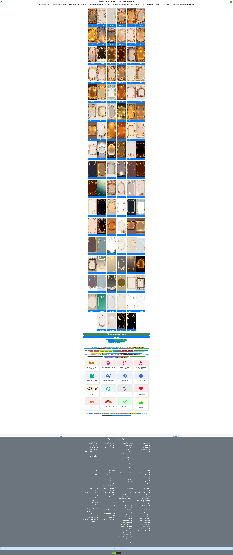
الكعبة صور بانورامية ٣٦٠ (127, 507)
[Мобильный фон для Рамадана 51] (111, 169)
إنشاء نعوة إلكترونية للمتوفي (126, 534)
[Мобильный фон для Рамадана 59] (131, 188)
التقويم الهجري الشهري (127, 520)
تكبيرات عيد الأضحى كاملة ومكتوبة (125, 536)
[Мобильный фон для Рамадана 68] (101, 226)
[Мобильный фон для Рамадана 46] (121, 149)
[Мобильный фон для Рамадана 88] (121, 283)
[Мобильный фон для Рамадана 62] (101, 207)
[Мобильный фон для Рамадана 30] (140, 92)
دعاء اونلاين (95, 474)
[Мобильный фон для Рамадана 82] (121, 264)
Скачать (92, 25)
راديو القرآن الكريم (128, 479)
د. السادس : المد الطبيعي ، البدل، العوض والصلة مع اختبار (91, 508)
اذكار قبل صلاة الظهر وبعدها (144, 476)
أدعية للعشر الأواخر (111, 483)
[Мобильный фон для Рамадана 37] (92, 130)
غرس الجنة (147, 516)
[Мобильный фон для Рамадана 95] (131, 302)
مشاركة (117, 337)
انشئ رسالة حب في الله (110, 517)
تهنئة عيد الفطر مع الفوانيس (109, 492)
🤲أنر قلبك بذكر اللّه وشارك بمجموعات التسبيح (92, 455)
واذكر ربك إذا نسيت (146, 496)
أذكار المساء (147, 479)
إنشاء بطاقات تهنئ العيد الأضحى (108, 519)
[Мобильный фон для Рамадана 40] (121, 130)
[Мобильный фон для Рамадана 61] (92, 207)
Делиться (111, 339)
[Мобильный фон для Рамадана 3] (111, 16)
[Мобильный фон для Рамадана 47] (131, 149)
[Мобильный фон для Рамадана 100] (131, 321)
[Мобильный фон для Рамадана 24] (140, 73)
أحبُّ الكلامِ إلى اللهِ (146, 505)
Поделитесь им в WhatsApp (117, 334)
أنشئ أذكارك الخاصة (145, 490)
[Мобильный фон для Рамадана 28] (121, 92)
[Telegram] (123, 439)
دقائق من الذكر (146, 503)
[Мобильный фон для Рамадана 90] (140, 283)
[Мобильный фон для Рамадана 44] (101, 149)
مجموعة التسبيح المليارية (93, 447)
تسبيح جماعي (95, 445)
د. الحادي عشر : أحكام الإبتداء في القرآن (91, 522)
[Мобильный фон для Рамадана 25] (92, 92)
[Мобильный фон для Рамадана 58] (121, 188)
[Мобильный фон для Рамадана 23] (131, 73)
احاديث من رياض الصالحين (109, 474)
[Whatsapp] (119, 439)
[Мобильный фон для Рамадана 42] (140, 130)
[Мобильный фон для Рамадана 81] (111, 264)
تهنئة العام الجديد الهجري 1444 (108, 513)
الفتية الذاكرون (147, 512)
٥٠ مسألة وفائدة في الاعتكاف (109, 485)
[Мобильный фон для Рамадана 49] (92, 169)
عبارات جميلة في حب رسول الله (125, 526)
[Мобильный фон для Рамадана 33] (111, 111)
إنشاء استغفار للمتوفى (127, 451)
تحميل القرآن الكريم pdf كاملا (126, 472)
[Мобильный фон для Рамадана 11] (131, 35)
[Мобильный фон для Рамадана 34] (121, 111)
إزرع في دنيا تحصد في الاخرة (144, 528)
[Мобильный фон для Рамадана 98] (111, 321)
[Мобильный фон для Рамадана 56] (101, 188)
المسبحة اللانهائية (146, 514)
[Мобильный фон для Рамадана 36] (140, 111)
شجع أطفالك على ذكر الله (127, 503)
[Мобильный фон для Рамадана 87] (111, 283)
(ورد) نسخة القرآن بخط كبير (126, 474)
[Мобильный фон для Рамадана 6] (140, 16)
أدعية (114, 515)
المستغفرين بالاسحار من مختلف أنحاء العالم (91, 452)
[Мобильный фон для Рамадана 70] (121, 226)
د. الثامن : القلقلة (94, 515)
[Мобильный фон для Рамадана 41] (131, 130)
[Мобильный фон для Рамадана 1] (92, 16)
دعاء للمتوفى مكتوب (128, 449)
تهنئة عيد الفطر (112, 496)
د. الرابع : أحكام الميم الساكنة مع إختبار (91, 503)
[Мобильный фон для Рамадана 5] (131, 16)
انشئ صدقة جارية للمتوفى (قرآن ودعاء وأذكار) (125, 466)
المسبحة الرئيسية (146, 445)
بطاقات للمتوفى (129, 457)
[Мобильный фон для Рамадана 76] (121, 245)
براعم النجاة (129, 512)
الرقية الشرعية (129, 530)
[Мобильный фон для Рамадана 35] (131, 111)
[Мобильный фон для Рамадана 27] (111, 92)
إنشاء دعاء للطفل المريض (109, 447)
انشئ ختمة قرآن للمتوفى (127, 461)
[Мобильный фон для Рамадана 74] (101, 245)
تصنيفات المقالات (111, 472)
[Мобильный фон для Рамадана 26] (101, 92)
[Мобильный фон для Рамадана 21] (111, 73)
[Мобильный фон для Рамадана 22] (121, 73)
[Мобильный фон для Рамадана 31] (92, 111)
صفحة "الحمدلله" (146, 526)
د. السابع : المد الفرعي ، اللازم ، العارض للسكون (91, 512)
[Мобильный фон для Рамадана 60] (140, 188)
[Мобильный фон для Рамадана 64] (121, 207)
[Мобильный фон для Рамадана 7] (92, 35)
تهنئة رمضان (112, 500)
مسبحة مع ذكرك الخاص (145, 518)
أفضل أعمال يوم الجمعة (110, 479)
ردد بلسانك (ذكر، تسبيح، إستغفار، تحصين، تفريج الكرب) (143, 501)
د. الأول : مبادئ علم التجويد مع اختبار (91, 492)
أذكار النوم (147, 481)
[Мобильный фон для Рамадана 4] (121, 16)
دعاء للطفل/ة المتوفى (127, 459)
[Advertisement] (116, 425)
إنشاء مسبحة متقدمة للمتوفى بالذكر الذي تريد (142, 493)
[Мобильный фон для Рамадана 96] (140, 302)
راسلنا (148, 453)
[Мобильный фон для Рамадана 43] (92, 149)
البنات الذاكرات (146, 510)
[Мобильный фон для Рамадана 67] (92, 226)
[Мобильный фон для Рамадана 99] (121, 321)
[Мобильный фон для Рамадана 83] (131, 264)
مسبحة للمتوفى (129, 445)
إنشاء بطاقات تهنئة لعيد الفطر (109, 490)
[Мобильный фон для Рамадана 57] (111, 188)
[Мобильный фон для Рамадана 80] (101, 264)
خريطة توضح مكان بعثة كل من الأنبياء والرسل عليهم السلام (126, 495)
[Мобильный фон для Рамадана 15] (111, 54)
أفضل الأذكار (147, 483)
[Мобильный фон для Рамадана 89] (131, 283)
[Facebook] (116, 439)
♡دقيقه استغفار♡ (146, 498)
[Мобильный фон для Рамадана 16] (121, 54)
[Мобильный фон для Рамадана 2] (101, 16)
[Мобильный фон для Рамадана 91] (92, 302)
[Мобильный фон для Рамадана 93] (111, 302)
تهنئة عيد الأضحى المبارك (110, 509)
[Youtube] (109, 439)
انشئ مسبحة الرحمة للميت (126, 453)
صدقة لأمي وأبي (129, 463)
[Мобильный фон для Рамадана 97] (101, 321)
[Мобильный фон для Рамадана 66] (140, 207)
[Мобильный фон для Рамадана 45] (111, 149)
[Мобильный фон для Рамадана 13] (92, 54)
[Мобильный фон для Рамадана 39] (111, 130)
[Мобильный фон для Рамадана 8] (101, 35)
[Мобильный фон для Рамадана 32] (101, 111)
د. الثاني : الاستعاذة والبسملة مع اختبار (91, 496)
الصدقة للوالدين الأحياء (127, 514)
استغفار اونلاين (95, 476)
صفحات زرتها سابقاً (146, 447)
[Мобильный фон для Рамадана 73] (92, 245)
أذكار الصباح (147, 474)
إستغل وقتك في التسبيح (145, 520)
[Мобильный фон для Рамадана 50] (101, 169)
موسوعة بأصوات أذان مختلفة (126, 538)
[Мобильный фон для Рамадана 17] (131, 54)
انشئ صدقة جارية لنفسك (127, 492)
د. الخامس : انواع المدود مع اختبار (91, 506)
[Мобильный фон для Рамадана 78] (140, 245)
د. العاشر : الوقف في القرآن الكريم (90, 519)
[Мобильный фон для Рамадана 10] (121, 35)
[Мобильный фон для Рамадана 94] (121, 302)
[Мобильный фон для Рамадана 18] (140, 54)
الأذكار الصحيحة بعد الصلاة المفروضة (142, 472)
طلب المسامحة (112, 511)
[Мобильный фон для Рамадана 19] (92, 73)
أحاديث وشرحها (112, 476)
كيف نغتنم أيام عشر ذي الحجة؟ (108, 481)
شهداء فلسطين (129, 542)
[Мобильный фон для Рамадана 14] (101, 54)
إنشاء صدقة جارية (128, 447)
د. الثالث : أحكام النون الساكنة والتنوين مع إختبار (91, 499)
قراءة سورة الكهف (128, 481)
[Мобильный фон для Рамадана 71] (131, 226)
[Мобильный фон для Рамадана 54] (140, 169)
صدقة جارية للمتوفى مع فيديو (126, 455)
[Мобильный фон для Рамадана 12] (140, 35)
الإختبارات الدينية (129, 490)
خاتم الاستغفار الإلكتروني (144, 524)
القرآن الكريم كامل (128, 476)
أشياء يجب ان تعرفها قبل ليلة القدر (125, 532)
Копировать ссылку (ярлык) (121, 339)
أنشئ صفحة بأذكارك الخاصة (144, 530)
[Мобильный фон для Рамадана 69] (111, 226)
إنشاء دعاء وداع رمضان (110, 494)
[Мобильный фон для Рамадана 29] (131, 92)
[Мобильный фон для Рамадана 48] (140, 149)
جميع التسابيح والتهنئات (145, 449)
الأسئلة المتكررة (146, 451)
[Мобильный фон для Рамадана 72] (140, 226)
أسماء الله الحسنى (128, 510)
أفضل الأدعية (129, 528)
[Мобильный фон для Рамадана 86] (101, 283)
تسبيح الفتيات (147, 507)
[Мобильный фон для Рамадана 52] (121, 169)
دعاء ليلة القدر (112, 498)
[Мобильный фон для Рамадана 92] (101, 302)
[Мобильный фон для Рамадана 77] (131, 245)
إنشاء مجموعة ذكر (94, 449)
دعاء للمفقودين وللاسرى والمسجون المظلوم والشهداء (125, 499)
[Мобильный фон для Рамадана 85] (92, 283)
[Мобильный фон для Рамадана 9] (111, 35)
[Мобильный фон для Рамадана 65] (131, 207)
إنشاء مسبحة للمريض (110, 445)
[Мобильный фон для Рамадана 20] (101, 73)
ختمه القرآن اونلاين (94, 472)
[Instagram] (112, 439)
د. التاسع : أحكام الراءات (93, 517)
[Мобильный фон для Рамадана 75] (111, 245)
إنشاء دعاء (130, 518)
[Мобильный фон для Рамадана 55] (92, 188)
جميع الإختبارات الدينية (127, 522)
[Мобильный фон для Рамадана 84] (140, 264)
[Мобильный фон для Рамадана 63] (111, 207)
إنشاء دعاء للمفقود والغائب (126, 501)
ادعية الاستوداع (147, 522)
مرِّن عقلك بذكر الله (128, 505)
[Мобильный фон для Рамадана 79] (92, 264)
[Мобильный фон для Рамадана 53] (131, 169)
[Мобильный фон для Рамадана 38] (101, 130)
